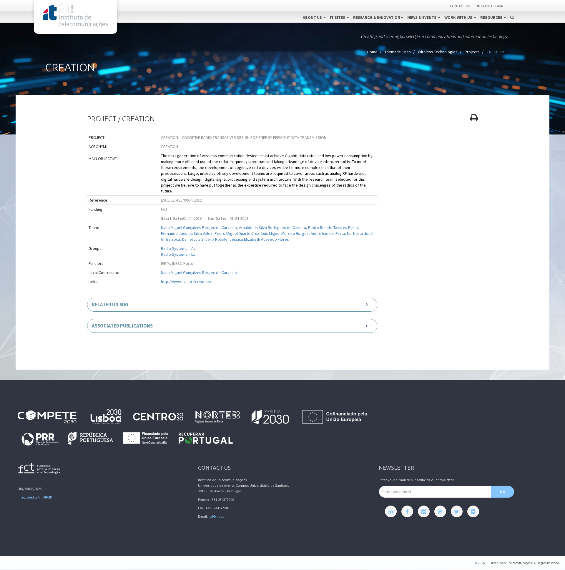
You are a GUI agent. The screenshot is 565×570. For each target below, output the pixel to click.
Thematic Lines (398, 51)
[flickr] (473, 511)
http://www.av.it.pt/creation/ (186, 281)
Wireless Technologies (438, 51)
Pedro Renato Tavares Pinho (333, 227)
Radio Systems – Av (178, 248)
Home (372, 51)
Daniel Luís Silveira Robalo (204, 239)
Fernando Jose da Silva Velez (186, 233)
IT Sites (338, 17)
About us (313, 17)
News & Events (422, 17)
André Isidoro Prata (328, 233)
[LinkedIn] (391, 511)
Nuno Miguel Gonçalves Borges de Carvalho (199, 227)
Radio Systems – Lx (178, 254)
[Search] (512, 11)
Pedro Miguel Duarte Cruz (237, 233)
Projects (472, 51)
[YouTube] (440, 511)
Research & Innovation (376, 17)
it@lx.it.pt (216, 516)
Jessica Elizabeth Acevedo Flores (259, 239)
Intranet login (490, 6)
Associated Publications (122, 326)
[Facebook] (407, 511)
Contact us (460, 6)
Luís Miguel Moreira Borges (285, 233)
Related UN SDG (110, 304)
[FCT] (39, 469)
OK (502, 491)
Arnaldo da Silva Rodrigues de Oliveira (272, 227)
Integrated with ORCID (35, 497)
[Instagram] (424, 511)
